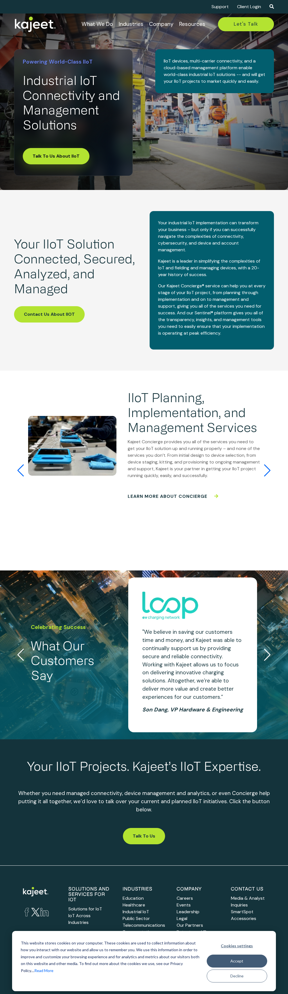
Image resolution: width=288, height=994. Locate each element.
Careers (185, 898)
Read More (43, 970)
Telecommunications (144, 925)
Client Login (249, 7)
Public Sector (136, 918)
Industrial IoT (136, 912)
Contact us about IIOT (49, 314)
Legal (182, 918)
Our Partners (190, 925)
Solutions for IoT (85, 909)
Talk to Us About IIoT (56, 156)
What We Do (97, 24)
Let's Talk (246, 24)
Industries (131, 24)
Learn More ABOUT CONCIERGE (168, 496)
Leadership (188, 912)
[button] (267, 470)
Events (184, 905)
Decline (237, 975)
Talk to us (144, 836)
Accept (236, 961)
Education (133, 898)
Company (161, 24)
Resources (192, 24)
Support (220, 7)
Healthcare (134, 905)
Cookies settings (237, 945)
